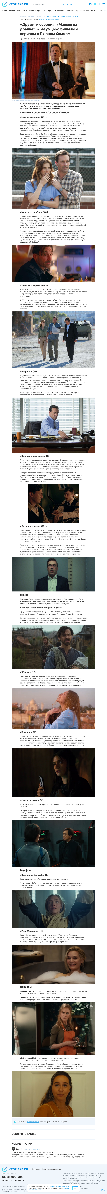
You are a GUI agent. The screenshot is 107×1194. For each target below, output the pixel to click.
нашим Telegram (33, 1122)
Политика (70, 10)
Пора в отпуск (35, 10)
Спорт (99, 10)
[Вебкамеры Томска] (90, 4)
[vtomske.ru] (15, 4)
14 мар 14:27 (36, 1149)
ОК (75, 1188)
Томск (4, 10)
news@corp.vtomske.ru (13, 1180)
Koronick (19, 1149)
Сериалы (75, 16)
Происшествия (82, 10)
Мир (19, 10)
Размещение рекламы (51, 1169)
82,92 (69, 4)
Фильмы (68, 16)
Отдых (54, 16)
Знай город (47, 10)
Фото (25, 10)
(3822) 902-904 (12, 1176)
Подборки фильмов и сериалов (49, 19)
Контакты (36, 1169)
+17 (63, 4)
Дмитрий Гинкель (26, 19)
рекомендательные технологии (59, 1186)
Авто (93, 10)
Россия (12, 10)
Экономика (59, 10)
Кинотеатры (61, 16)
